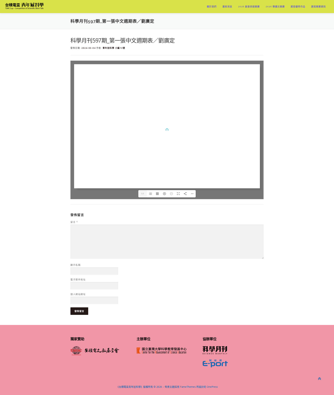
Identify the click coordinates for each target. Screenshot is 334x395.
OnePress (212, 386)
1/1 (142, 193)
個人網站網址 (78, 294)
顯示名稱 (75, 264)
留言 (74, 222)
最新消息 (227, 6)
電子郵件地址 (78, 279)
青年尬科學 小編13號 (114, 48)
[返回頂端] (319, 379)
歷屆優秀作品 (298, 6)
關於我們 (212, 6)
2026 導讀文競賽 (275, 6)
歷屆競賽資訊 (318, 6)
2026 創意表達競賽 (249, 6)
